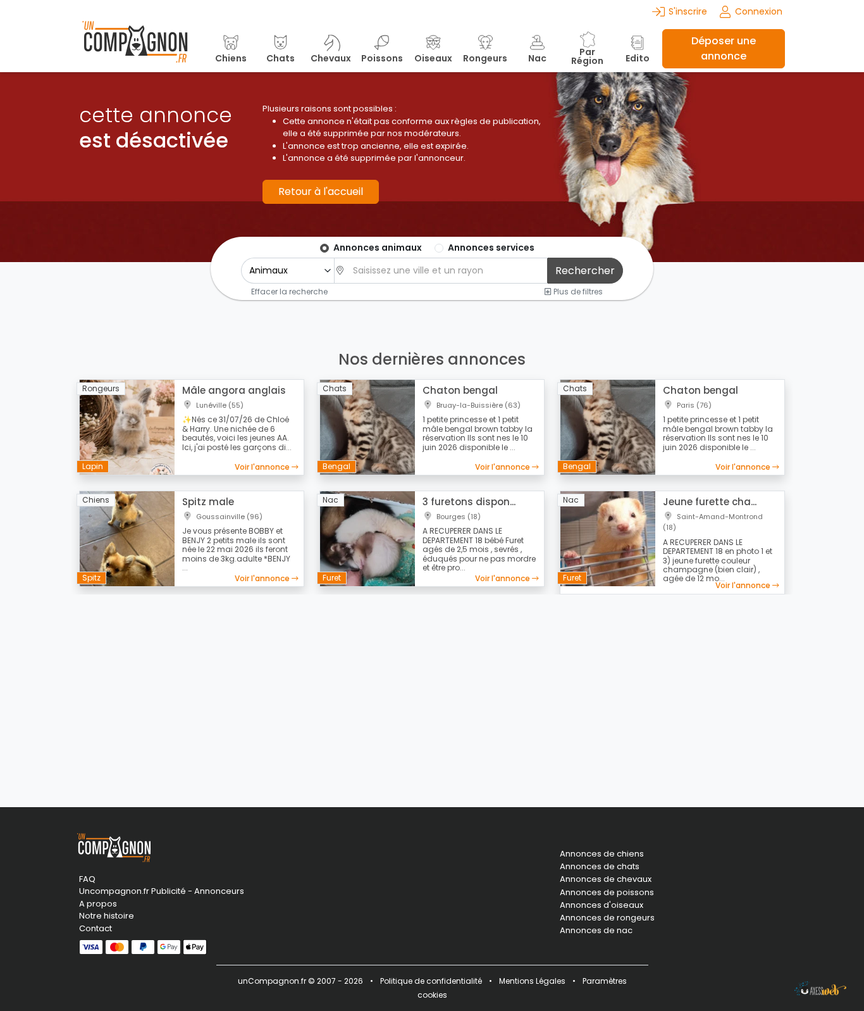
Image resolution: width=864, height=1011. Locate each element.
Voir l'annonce (263, 467)
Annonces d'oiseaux (601, 905)
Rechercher (585, 270)
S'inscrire (688, 11)
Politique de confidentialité (431, 981)
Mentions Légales (532, 981)
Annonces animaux (377, 247)
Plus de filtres (577, 291)
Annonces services (491, 247)
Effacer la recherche (289, 291)
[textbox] (447, 270)
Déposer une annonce (723, 48)
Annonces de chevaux (605, 879)
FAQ (87, 879)
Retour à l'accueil (320, 191)
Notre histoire (106, 916)
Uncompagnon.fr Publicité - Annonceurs (161, 891)
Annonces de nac (596, 931)
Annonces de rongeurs (607, 918)
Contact (95, 928)
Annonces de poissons (607, 893)
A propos (98, 904)
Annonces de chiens (602, 854)
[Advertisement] (432, 693)
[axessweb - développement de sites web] (820, 988)
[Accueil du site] (134, 48)
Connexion (758, 11)
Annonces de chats (599, 867)
